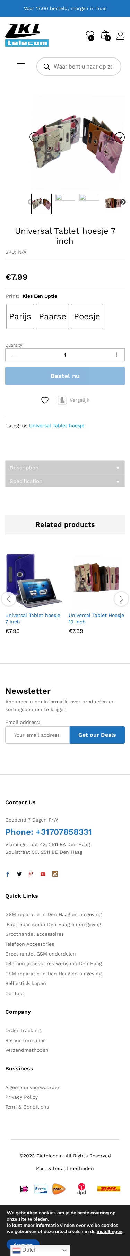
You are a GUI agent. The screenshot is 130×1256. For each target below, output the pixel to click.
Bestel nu (65, 375)
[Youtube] (43, 874)
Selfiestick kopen (25, 983)
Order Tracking (22, 1030)
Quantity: (14, 345)
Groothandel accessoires (34, 934)
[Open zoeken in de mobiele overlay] (79, 66)
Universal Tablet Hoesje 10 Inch (96, 618)
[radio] (20, 316)
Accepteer (23, 1244)
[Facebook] (8, 874)
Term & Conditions (27, 1107)
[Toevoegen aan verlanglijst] (46, 400)
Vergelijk (79, 400)
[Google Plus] (31, 874)
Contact (14, 993)
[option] (77, 142)
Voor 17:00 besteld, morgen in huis (65, 8)
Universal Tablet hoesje (56, 425)
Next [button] (123, 202)
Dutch (29, 1250)
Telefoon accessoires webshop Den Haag (53, 963)
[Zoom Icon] (77, 142)
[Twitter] (19, 874)
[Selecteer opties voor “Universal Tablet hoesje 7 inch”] (17, 604)
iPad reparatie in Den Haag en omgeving (53, 924)
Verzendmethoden (27, 1050)
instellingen (109, 1232)
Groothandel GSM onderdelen (40, 954)
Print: (31, 296)
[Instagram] (55, 874)
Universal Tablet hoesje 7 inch (32, 618)
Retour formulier (25, 1040)
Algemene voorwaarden (33, 1087)
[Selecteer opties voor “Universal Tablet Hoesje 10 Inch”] (80, 604)
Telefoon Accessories (29, 944)
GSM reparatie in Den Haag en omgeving (53, 914)
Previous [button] (30, 202)
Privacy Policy (21, 1097)
